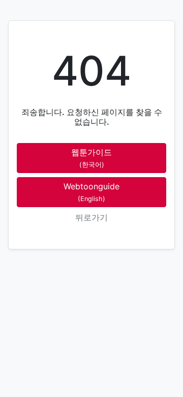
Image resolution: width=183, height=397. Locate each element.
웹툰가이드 (91, 157)
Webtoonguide (91, 191)
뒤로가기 (91, 217)
